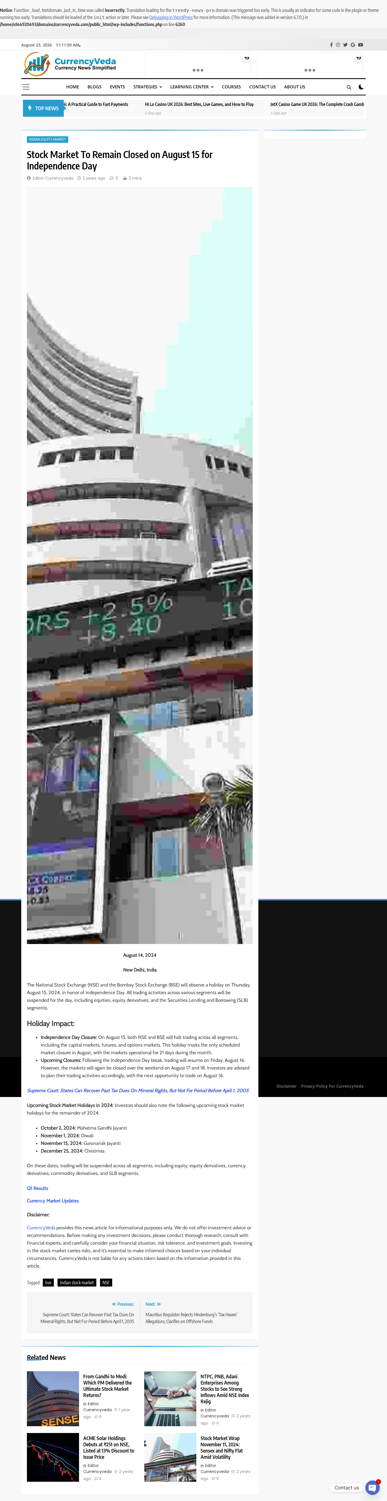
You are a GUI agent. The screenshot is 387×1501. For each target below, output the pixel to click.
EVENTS (117, 87)
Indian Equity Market (47, 139)
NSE (106, 1282)
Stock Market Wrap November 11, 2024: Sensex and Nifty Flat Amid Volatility (222, 1447)
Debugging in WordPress (171, 17)
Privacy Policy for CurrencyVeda (332, 1086)
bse (48, 1282)
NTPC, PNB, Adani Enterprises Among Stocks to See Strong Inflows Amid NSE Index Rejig (225, 1388)
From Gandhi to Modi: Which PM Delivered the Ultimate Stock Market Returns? (107, 1385)
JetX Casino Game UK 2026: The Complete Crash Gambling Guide (260, 104)
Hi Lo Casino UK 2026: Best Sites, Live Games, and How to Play (133, 104)
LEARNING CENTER (189, 87)
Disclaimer (287, 1086)
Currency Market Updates (53, 1201)
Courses (231, 87)
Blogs (94, 87)
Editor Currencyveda (53, 178)
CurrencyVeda (41, 1227)
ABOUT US (294, 87)
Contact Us (262, 87)
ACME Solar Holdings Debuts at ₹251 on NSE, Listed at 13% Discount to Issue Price (108, 1447)
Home (72, 87)
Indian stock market (77, 1282)
